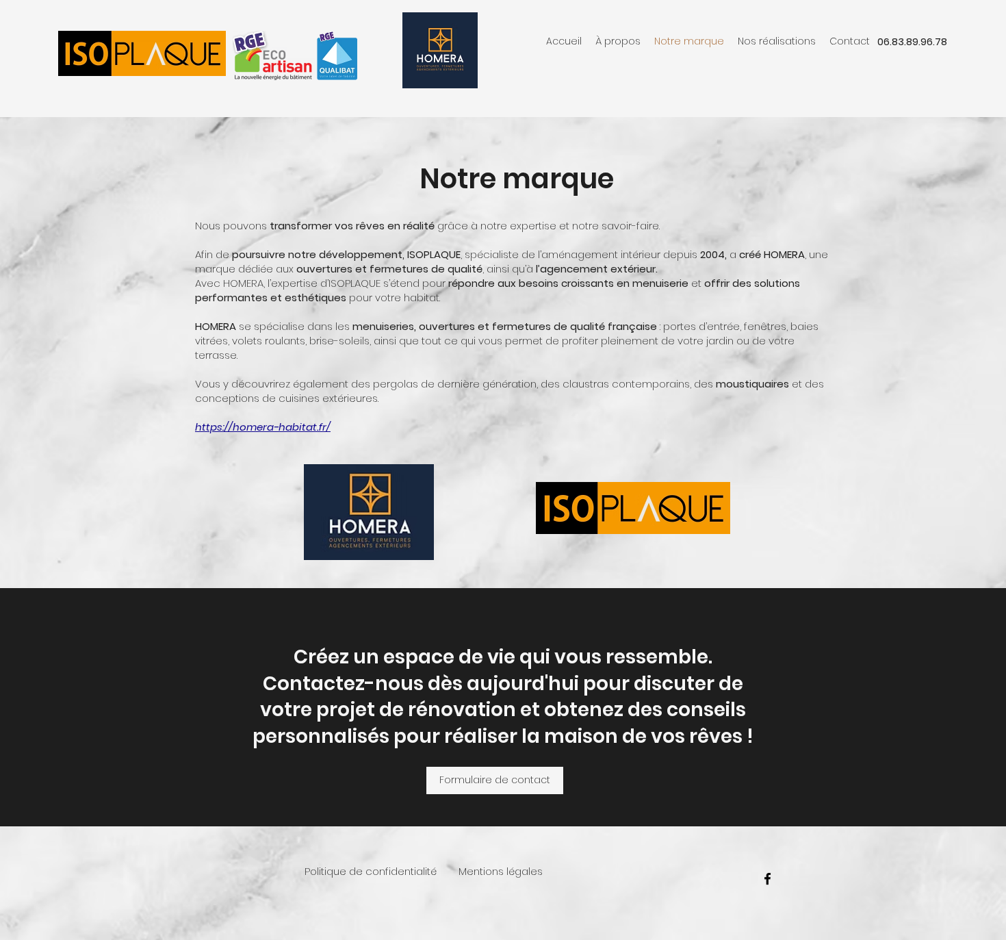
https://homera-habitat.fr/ (263, 427)
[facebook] (767, 879)
